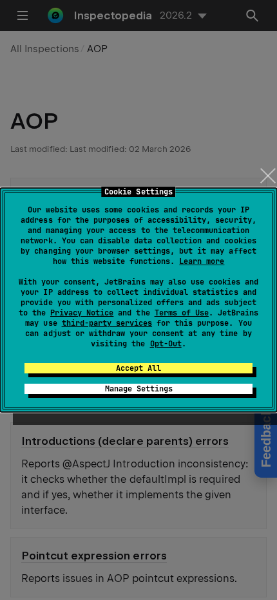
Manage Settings (139, 389)
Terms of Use (182, 313)
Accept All (138, 368)
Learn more (201, 261)
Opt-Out (166, 344)
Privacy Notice (81, 313)
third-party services (107, 323)
